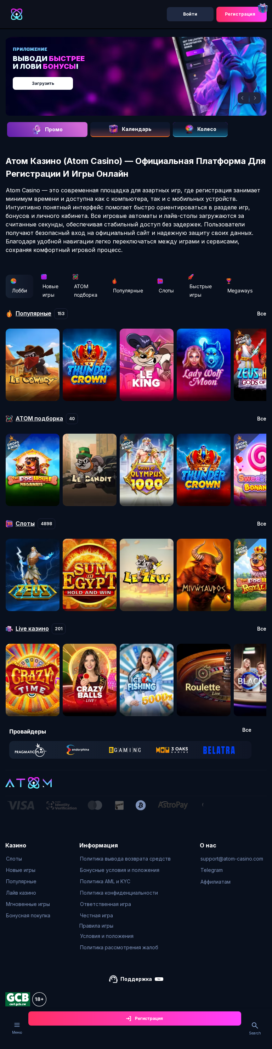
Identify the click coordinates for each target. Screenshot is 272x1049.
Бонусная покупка (28, 915)
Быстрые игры (200, 290)
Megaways (240, 290)
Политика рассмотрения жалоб (119, 947)
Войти (190, 14)
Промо (54, 129)
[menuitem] (28, 858)
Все (261, 313)
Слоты (166, 290)
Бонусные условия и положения (119, 870)
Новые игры (50, 290)
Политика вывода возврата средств (125, 859)
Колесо (206, 129)
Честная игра (96, 915)
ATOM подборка (85, 290)
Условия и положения (107, 936)
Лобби (19, 290)
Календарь (137, 129)
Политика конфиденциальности (119, 893)
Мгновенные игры (28, 904)
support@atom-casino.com (231, 859)
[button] (243, 98)
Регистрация (240, 14)
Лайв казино (21, 893)
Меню (17, 1032)
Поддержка (136, 979)
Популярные (128, 290)
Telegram (211, 870)
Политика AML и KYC (105, 881)
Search (255, 1033)
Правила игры (96, 926)
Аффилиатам (215, 882)
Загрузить (43, 83)
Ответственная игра (105, 904)
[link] (30, 750)
